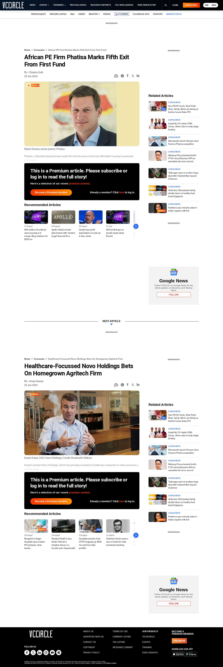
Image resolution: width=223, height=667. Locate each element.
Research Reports (101, 5)
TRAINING (147, 647)
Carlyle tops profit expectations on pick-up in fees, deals (90, 232)
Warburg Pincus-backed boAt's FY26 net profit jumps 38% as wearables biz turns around (182, 158)
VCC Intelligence (124, 5)
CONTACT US (89, 642)
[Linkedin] (138, 76)
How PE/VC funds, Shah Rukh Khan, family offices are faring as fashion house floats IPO (183, 109)
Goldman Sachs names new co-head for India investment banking (117, 541)
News (32, 5)
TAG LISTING (119, 642)
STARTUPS (158, 14)
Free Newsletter (147, 5)
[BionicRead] (116, 76)
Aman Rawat (36, 381)
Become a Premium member (51, 192)
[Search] (165, 5)
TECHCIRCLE (148, 637)
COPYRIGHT (89, 647)
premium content (79, 183)
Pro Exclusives (78, 5)
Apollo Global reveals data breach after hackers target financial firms (63, 232)
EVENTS (146, 642)
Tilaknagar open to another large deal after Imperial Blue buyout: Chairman (183, 176)
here (121, 192)
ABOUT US (88, 631)
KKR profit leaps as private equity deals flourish (115, 232)
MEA (214, 5)
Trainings (58, 5)
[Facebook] (127, 76)
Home (27, 50)
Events (43, 5)
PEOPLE (107, 14)
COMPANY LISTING (122, 637)
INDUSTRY (93, 14)
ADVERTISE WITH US (93, 637)
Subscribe (191, 5)
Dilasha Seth (36, 72)
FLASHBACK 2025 (141, 14)
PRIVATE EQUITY (38, 14)
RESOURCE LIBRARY (123, 647)
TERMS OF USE (120, 631)
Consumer (39, 50)
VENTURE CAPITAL (58, 14)
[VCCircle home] (13, 5)
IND (206, 5)
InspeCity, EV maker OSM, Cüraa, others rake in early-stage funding (183, 126)
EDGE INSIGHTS (150, 653)
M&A (72, 14)
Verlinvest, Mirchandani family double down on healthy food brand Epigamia (182, 193)
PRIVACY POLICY (91, 653)
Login (175, 5)
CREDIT (81, 14)
